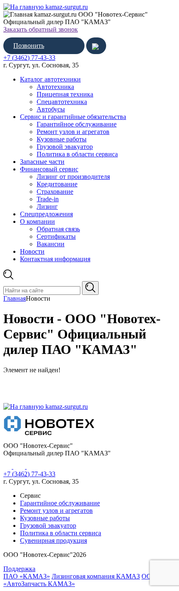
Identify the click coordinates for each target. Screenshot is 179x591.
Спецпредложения (46, 214)
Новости (32, 251)
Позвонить (28, 45)
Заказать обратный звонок (40, 29)
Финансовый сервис (49, 169)
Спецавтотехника (62, 101)
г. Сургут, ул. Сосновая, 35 (41, 65)
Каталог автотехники (50, 79)
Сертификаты (56, 236)
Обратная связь (58, 228)
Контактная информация (55, 258)
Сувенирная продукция (53, 540)
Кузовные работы (62, 139)
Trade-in (48, 199)
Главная (14, 298)
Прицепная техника (65, 94)
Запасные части (42, 161)
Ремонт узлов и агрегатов (73, 131)
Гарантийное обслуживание (77, 124)
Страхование (55, 191)
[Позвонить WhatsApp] (96, 45)
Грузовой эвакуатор (65, 146)
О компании (37, 221)
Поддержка (19, 568)
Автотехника (55, 86)
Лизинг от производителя (73, 176)
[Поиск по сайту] (90, 288)
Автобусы (51, 109)
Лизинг (47, 206)
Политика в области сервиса (77, 154)
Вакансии (51, 243)
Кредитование (57, 184)
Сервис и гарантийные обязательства (73, 116)
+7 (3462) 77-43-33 (29, 57)
